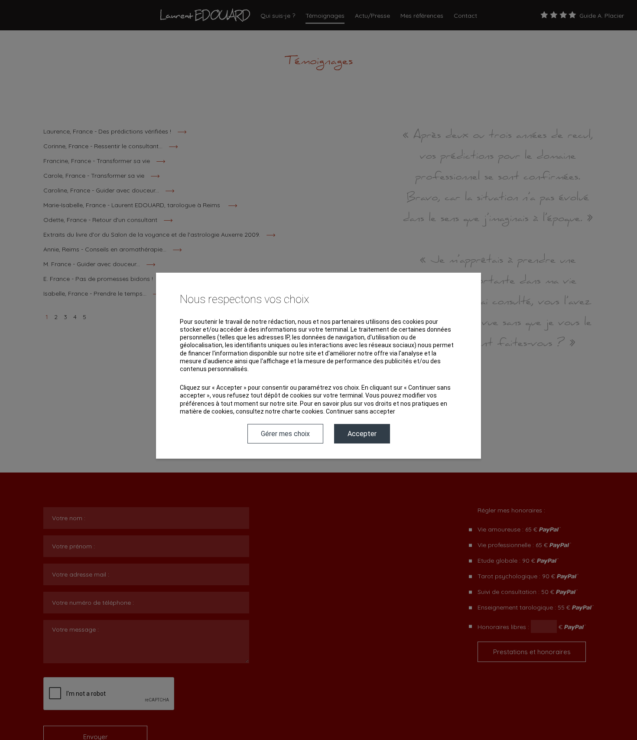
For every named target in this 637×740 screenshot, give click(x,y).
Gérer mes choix (285, 434)
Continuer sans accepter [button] (360, 411)
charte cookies (302, 411)
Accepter (362, 434)
